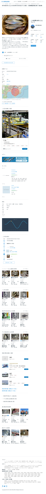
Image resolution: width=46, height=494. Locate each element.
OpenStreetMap (19, 98)
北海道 (5, 472)
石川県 (19, 473)
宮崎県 (38, 476)
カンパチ (19, 179)
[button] (4, 87)
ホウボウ (22, 179)
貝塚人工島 (34, 482)
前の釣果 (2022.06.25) (8, 62)
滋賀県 (9, 475)
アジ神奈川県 (5, 103)
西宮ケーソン (6, 483)
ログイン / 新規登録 (17, 1)
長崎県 (28, 476)
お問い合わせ (30, 467)
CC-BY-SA (26, 98)
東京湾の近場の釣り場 (8, 401)
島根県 (32, 475)
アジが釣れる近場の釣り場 (9, 398)
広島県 (39, 475)
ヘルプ (5, 465)
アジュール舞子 (13, 483)
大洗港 (26, 482)
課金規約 (36, 466)
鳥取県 (29, 475)
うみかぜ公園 (10, 480)
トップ (5, 461)
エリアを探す (15, 461)
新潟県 (13, 473)
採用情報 (17, 469)
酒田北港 (30, 482)
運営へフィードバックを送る (36, 462)
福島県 (25, 472)
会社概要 (13, 469)
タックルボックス (40, 1)
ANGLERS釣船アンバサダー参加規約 (11, 467)
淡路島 (35, 480)
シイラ (13, 179)
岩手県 (12, 472)
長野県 (29, 473)
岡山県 (35, 475)
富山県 (16, 473)
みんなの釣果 (24, 1)
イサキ (25, 179)
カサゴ (24, 178)
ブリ (14, 178)
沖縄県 (10, 477)
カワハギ (15, 179)
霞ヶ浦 (25, 480)
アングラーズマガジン (22, 462)
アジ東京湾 (12, 103)
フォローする (33, 45)
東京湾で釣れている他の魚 (9, 396)
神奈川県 (8, 81)
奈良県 (22, 475)
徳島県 (9, 476)
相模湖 (5, 480)
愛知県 (39, 473)
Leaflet (14, 98)
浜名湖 (28, 480)
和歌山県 (25, 475)
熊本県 (31, 476)
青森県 (9, 472)
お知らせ (9, 469)
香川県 (12, 476)
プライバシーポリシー (16, 465)
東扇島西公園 (15, 480)
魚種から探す (31, 461)
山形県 (22, 472)
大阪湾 (32, 480)
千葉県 (41, 472)
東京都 (5, 473)
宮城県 (15, 472)
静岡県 (35, 473)
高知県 (18, 476)
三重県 (5, 475)
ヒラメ (21, 178)
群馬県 (35, 472)
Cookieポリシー (24, 465)
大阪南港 (39, 482)
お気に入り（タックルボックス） (10, 462)
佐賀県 (25, 476)
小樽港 (18, 483)
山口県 (5, 476)
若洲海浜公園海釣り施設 (16, 482)
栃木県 (31, 472)
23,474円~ (13, 173)
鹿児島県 (6, 477)
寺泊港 (23, 482)
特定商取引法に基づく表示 (29, 466)
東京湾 (8, 84)
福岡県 (22, 476)
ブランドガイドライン (23, 467)
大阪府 (15, 475)
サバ (26, 178)
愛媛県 (15, 476)
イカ (12, 178)
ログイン (28, 462)
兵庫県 (18, 475)
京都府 (12, 475)
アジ (7, 74)
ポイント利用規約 (20, 466)
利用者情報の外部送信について (10, 466)
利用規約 (9, 465)
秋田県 (18, 472)
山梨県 (26, 473)
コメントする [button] (23, 58)
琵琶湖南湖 (21, 480)
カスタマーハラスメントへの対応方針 (35, 465)
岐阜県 (32, 473)
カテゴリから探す (31, 1)
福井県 (22, 473)
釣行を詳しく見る (9, 262)
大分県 (35, 476)
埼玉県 (38, 472)
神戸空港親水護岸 (7, 482)
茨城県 (28, 472)
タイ (16, 178)
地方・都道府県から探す (23, 461)
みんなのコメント (8, 55)
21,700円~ (13, 188)
